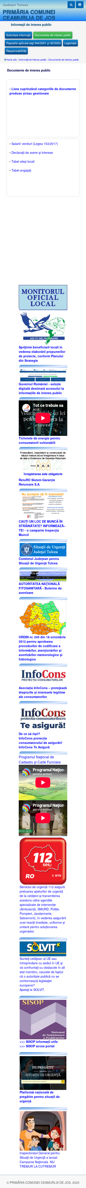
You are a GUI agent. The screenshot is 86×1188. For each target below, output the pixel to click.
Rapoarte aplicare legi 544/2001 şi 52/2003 (33, 43)
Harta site (11, 59)
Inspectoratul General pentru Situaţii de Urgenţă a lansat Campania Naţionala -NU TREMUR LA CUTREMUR (40, 1159)
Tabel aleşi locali (22, 161)
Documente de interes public (53, 35)
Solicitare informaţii (18, 35)
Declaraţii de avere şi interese (32, 152)
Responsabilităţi (16, 51)
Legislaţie (70, 43)
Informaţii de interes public (33, 59)
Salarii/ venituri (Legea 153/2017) (34, 143)
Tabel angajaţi (21, 170)
